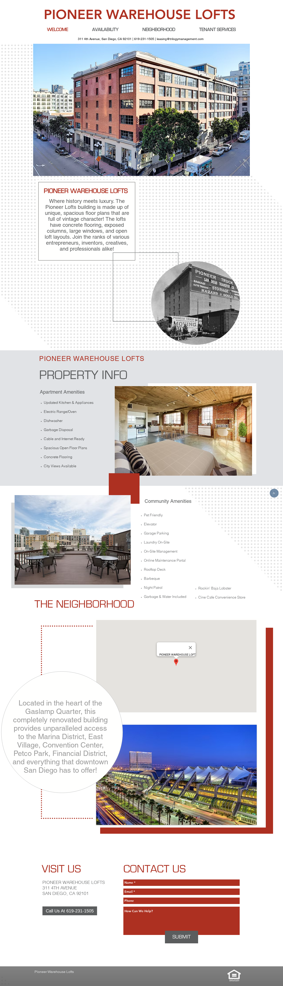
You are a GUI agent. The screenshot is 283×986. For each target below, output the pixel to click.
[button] (176, 775)
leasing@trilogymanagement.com (180, 39)
